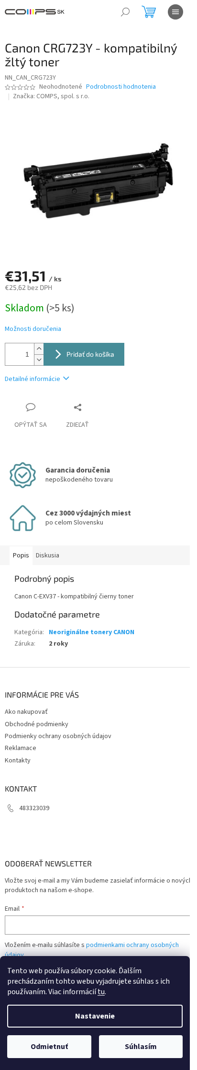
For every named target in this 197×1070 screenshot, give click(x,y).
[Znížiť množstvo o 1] (39, 359)
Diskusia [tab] (47, 555)
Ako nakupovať (26, 712)
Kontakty (18, 760)
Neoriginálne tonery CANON (91, 632)
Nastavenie (95, 1016)
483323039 (34, 808)
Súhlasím (141, 1046)
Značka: (51, 96)
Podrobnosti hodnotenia (121, 87)
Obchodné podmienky (36, 724)
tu (101, 992)
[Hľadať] (125, 11)
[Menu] (175, 11)
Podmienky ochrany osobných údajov (58, 736)
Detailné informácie (32, 379)
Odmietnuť (49, 1046)
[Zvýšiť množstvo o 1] (39, 348)
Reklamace (20, 748)
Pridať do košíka (90, 354)
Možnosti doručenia (33, 329)
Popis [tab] (21, 555)
